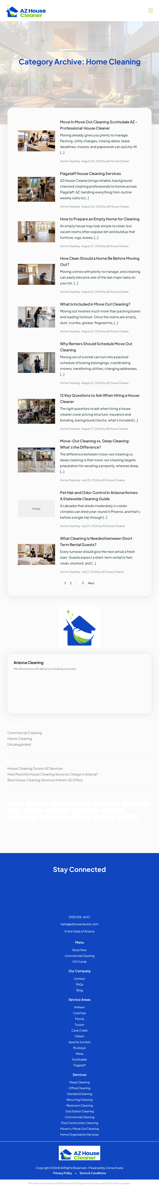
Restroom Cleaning (79, 1105)
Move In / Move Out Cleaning (79, 1128)
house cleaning (104, 817)
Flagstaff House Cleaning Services (90, 173)
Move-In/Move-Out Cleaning (70, 804)
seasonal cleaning (57, 810)
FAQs (79, 984)
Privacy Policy (62, 1173)
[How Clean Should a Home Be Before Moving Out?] (36, 274)
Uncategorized (19, 744)
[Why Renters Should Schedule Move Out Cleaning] (36, 362)
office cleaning (112, 810)
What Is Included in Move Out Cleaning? (95, 304)
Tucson (79, 1024)
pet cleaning (80, 817)
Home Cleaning (70, 161)
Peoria (79, 1019)
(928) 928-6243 (79, 917)
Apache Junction (80, 1042)
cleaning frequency (54, 817)
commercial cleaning (23, 817)
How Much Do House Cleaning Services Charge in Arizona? (52, 774)
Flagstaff (79, 1065)
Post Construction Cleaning (79, 1123)
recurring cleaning (85, 810)
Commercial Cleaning (24, 733)
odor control (127, 817)
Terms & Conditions (93, 1173)
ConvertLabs (114, 1168)
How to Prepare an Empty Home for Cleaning (100, 218)
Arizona (15, 810)
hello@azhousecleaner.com (80, 924)
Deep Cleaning (37, 804)
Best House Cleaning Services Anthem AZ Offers (45, 780)
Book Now (79, 950)
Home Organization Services (79, 1134)
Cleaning (16, 804)
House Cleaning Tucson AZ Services (35, 768)
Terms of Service (114, 1183)
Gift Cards (79, 961)
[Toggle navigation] (151, 10)
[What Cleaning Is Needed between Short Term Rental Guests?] (36, 554)
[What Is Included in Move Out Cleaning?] (36, 316)
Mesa (79, 1053)
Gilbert (79, 1036)
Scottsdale (79, 1059)
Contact (79, 978)
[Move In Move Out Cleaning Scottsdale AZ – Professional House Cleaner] (36, 140)
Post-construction (106, 804)
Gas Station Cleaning (79, 1111)
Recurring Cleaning (80, 1099)
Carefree (79, 1013)
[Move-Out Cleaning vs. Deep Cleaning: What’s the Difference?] (36, 459)
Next (91, 583)
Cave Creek (79, 1030)
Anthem (79, 1007)
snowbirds (33, 810)
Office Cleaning (79, 1088)
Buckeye (79, 1048)
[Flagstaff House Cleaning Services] (36, 189)
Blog (79, 990)
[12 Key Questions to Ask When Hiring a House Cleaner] (36, 411)
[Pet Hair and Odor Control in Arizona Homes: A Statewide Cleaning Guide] (36, 508)
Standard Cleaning (136, 804)
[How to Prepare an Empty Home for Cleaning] (36, 231)
